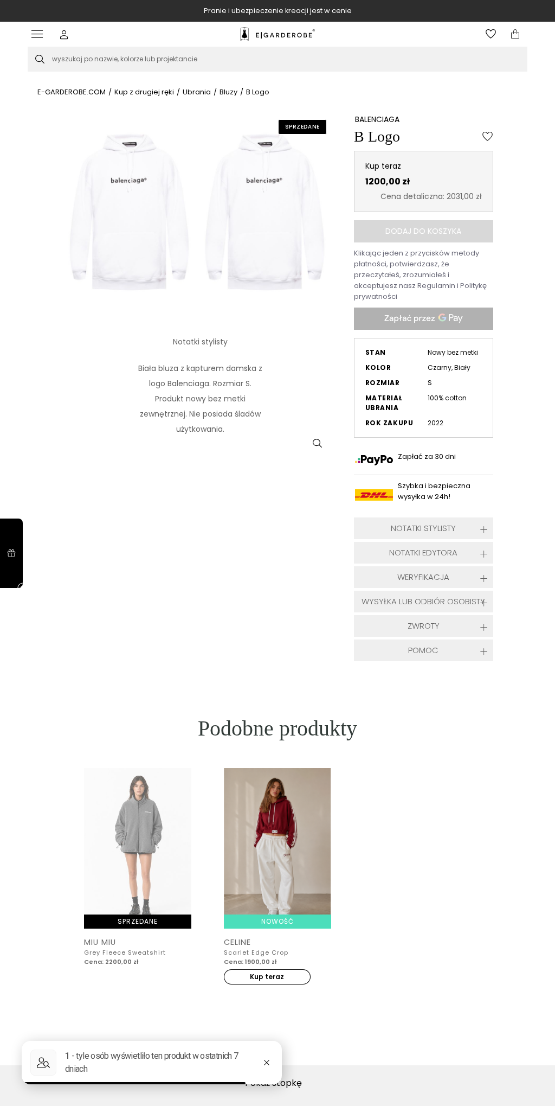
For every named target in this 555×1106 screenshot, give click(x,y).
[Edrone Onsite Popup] (277, 553)
